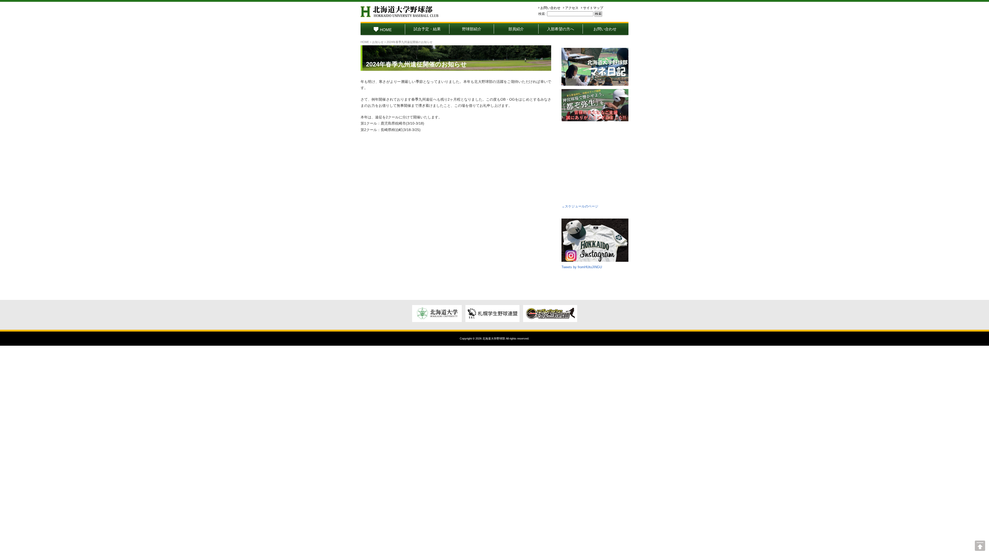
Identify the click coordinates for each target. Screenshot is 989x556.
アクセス (571, 8)
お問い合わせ (550, 8)
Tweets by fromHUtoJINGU (581, 267)
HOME (386, 30)
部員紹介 (516, 29)
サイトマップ (593, 8)
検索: (542, 14)
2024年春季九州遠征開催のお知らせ (416, 64)
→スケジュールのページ (579, 206)
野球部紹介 (471, 29)
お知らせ (377, 42)
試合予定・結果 (427, 29)
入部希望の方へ (560, 29)
